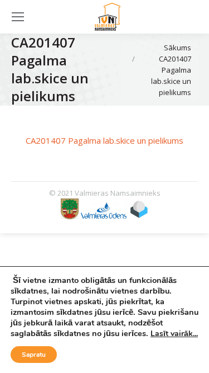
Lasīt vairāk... (174, 333)
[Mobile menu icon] (18, 16)
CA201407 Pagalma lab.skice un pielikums (104, 140)
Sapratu (34, 354)
